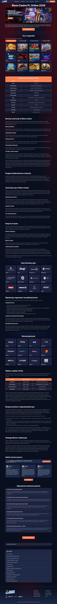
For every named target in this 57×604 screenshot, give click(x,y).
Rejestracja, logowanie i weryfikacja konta (14, 568)
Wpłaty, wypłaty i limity (11, 572)
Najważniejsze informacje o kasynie (13, 556)
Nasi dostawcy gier (10, 566)
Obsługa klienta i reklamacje (11, 576)
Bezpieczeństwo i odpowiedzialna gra (13, 574)
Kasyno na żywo (9, 564)
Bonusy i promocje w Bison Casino (13, 558)
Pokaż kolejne (28, 479)
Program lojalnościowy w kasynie (12, 560)
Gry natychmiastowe (33, 40)
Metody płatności (10, 570)
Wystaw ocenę (46, 461)
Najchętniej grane (10, 40)
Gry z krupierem (21, 40)
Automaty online (45, 40)
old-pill (46, 596)
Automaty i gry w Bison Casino (12, 562)
